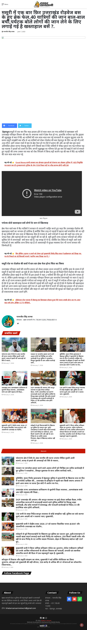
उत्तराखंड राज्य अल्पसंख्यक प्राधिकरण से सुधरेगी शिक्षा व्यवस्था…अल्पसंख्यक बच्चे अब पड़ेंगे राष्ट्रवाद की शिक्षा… (14, 390)
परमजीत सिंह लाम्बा (8, 32)
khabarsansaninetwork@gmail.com (21, 608)
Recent (43, 451)
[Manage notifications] (81, 625)
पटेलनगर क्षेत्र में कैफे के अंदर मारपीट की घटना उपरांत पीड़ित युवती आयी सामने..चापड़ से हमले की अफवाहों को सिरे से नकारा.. (13, 357)
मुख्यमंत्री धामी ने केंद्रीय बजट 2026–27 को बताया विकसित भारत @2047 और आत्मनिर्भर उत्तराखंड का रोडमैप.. (14, 427)
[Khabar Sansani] (43, 4)
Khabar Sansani (46, 621)
